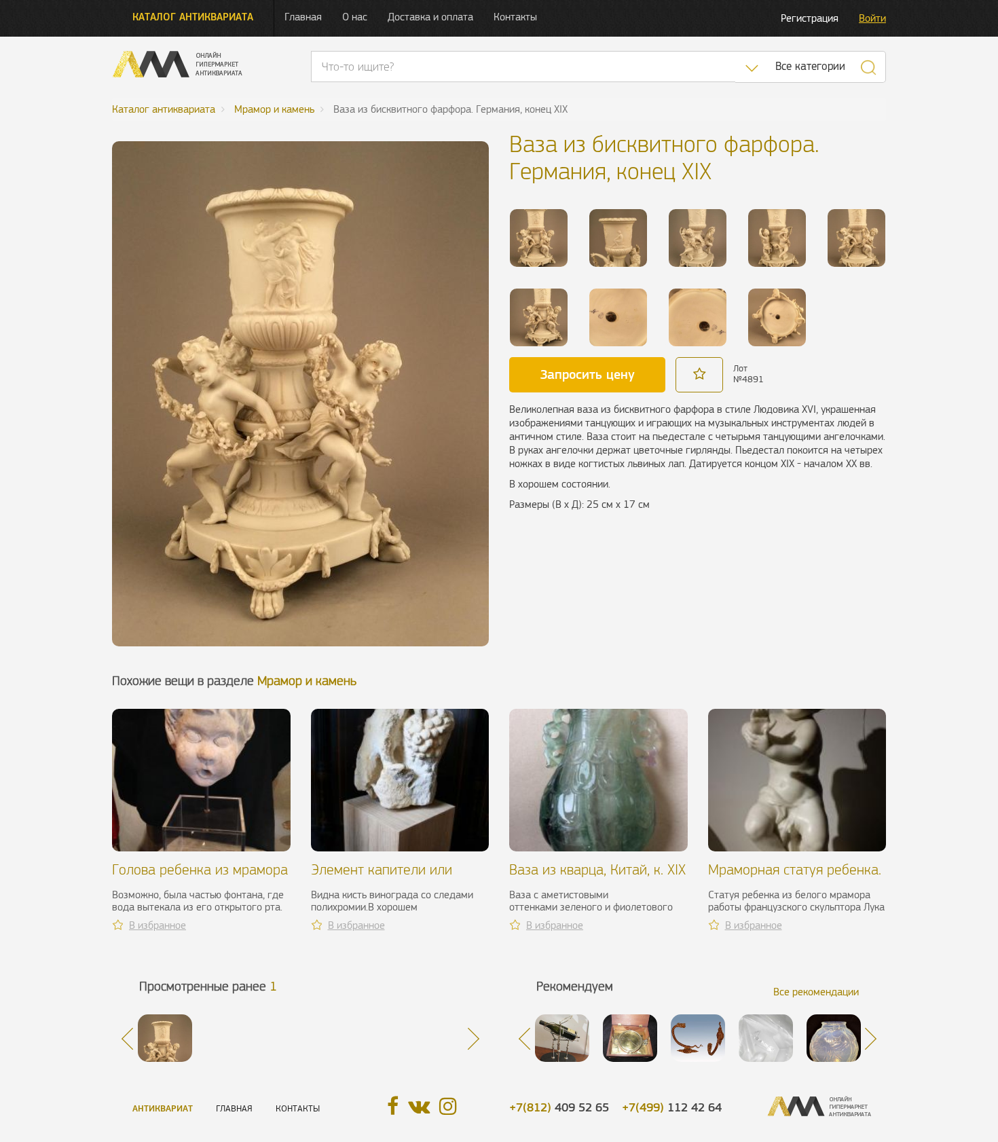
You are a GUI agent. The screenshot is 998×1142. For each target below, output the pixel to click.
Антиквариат (162, 1108)
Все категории (810, 66)
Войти (872, 18)
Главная (303, 16)
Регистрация (809, 18)
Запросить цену (587, 374)
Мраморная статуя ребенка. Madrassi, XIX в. (794, 878)
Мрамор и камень (306, 681)
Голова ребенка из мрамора (200, 869)
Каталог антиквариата (192, 16)
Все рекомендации (816, 991)
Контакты (515, 16)
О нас (354, 16)
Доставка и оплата (430, 16)
